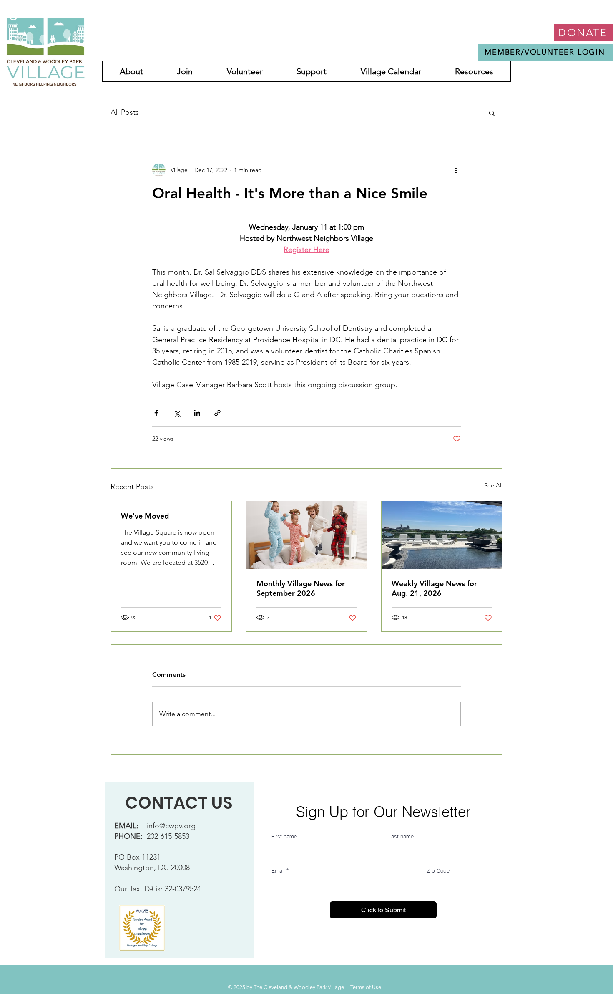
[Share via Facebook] (156, 413)
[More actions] (456, 170)
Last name (401, 836)
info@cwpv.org (171, 825)
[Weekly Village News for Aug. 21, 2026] (442, 535)
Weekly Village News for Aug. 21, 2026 (434, 588)
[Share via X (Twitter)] (177, 413)
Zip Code (438, 870)
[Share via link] (217, 413)
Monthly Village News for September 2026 (300, 588)
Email (280, 870)
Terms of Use (365, 987)
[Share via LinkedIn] (197, 413)
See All (493, 485)
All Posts (125, 112)
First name (284, 836)
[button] (492, 112)
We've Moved (145, 516)
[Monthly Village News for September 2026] (306, 535)
